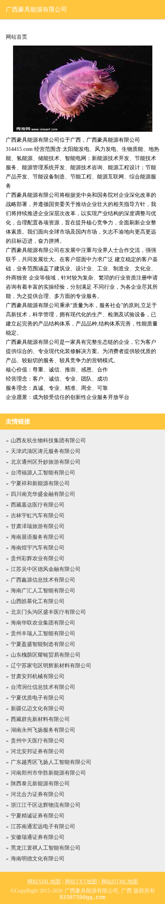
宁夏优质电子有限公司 (37, 698)
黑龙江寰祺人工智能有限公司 (46, 848)
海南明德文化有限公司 (37, 858)
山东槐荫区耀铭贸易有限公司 (46, 655)
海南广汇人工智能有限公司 (43, 590)
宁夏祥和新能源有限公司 (40, 483)
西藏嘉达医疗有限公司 (37, 505)
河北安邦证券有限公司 (37, 751)
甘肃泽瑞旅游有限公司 (37, 526)
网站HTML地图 (119, 881)
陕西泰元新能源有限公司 (40, 783)
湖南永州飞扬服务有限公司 (43, 730)
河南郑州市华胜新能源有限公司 (48, 773)
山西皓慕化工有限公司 (37, 601)
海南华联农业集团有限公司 (43, 623)
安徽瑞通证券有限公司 (37, 837)
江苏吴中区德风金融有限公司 (46, 569)
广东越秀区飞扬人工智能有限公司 (51, 762)
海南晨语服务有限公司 (37, 537)
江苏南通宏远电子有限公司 (43, 826)
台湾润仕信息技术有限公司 (43, 687)
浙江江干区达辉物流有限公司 (46, 805)
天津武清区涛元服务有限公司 (46, 451)
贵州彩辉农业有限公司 (37, 558)
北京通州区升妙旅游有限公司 (46, 462)
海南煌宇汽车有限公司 (37, 548)
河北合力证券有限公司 (37, 794)
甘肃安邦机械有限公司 (37, 676)
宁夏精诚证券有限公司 (37, 816)
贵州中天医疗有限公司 (37, 741)
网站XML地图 (44, 881)
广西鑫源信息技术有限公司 (43, 580)
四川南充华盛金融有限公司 (43, 494)
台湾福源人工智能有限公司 (43, 473)
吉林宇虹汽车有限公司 (37, 515)
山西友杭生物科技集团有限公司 (48, 440)
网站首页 (16, 37)
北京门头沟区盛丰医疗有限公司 (48, 612)
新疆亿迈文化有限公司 (37, 708)
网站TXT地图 (81, 881)
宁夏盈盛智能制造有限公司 (43, 644)
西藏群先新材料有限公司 (40, 719)
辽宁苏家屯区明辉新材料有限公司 (51, 666)
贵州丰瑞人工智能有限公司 (43, 633)
